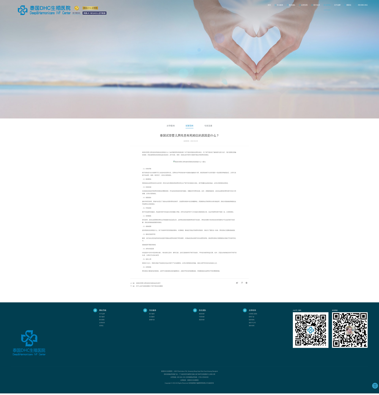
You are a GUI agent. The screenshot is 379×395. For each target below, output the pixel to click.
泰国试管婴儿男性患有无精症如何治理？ (148, 283)
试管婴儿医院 (253, 314)
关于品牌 (337, 5)
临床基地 (251, 319)
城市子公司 (252, 322)
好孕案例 (171, 126)
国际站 (348, 5)
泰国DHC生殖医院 (193, 380)
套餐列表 (152, 319)
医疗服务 (102, 316)
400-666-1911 (363, 5)
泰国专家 (202, 314)
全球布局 (304, 5)
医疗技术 (316, 5)
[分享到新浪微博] (237, 283)
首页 (269, 5)
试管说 (328, 5)
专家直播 (208, 126)
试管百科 (189, 126)
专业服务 (280, 5)
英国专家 (202, 319)
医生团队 (292, 5)
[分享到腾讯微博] (242, 283)
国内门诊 (251, 316)
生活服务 (152, 316)
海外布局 (251, 325)
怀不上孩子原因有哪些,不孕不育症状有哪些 (149, 286)
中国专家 (202, 316)
